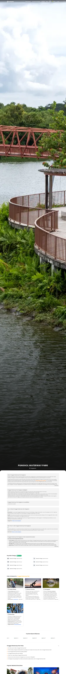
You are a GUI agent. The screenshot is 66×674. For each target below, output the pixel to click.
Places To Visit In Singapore (16, 531)
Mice (47, 1)
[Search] (50, 1)
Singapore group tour (11, 621)
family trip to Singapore (51, 591)
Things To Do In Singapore (16, 520)
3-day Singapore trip (11, 591)
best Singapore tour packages (41, 480)
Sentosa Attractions (17, 624)
